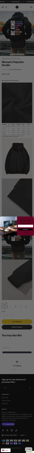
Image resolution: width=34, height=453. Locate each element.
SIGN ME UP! (25, 229)
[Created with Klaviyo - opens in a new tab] (17, 236)
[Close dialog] (33, 217)
